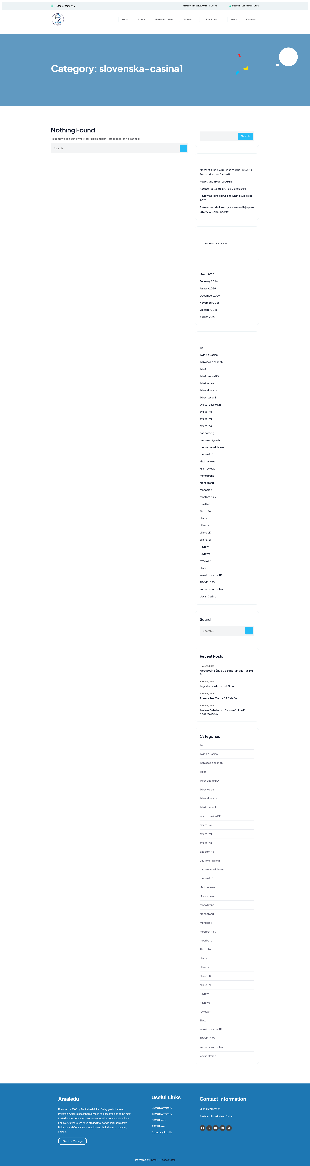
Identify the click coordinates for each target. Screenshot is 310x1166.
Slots (203, 568)
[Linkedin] (222, 1128)
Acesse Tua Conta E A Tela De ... (220, 698)
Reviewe (205, 553)
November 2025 (210, 302)
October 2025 (209, 309)
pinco (203, 518)
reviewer (205, 561)
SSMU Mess (158, 1120)
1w (201, 347)
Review (204, 546)
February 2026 (208, 281)
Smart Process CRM (163, 1159)
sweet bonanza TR (211, 575)
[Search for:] (119, 148)
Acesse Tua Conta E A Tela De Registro (223, 188)
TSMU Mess (158, 1126)
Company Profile (162, 1132)
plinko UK (205, 532)
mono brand (207, 475)
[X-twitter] (229, 1128)
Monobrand (207, 482)
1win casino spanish (211, 362)
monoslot (206, 489)
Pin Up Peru (206, 511)
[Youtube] (216, 1128)
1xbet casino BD (209, 376)
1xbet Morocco (209, 390)
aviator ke (206, 411)
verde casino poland (212, 589)
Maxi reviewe (207, 461)
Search (245, 136)
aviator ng (206, 426)
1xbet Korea (207, 383)
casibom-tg (207, 433)
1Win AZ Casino (209, 354)
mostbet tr (206, 504)
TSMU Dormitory (162, 1114)
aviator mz (206, 418)
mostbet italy (208, 497)
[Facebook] (202, 1128)
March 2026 (207, 274)
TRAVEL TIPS (207, 582)
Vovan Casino (208, 596)
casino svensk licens (212, 447)
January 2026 (208, 288)
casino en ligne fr (210, 440)
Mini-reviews (207, 468)
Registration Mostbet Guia (216, 181)
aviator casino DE (210, 404)
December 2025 (210, 295)
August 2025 (208, 317)
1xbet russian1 (208, 397)
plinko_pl (205, 539)
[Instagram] (209, 1128)
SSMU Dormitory (162, 1107)
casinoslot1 (206, 454)
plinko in (205, 525)
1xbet (203, 369)
